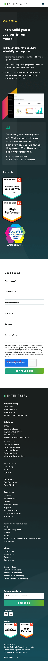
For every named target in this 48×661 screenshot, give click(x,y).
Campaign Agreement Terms (16, 652)
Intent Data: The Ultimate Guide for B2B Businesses (22, 540)
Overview (8, 406)
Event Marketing (11, 453)
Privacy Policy (9, 644)
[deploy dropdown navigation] (42, 3)
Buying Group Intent (13, 431)
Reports (7, 507)
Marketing (8, 466)
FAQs (6, 535)
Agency (7, 472)
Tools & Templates (12, 513)
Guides (7, 501)
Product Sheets (11, 504)
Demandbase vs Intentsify (16, 578)
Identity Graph (10, 409)
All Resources (10, 498)
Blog (6, 526)
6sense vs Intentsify (13, 572)
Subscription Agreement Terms (17, 649)
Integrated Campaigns (14, 456)
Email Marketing (11, 450)
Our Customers (11, 482)
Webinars (8, 516)
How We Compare (12, 569)
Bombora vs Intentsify (14, 575)
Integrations (9, 412)
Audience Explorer (12, 529)
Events (7, 532)
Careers (7, 557)
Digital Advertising (12, 444)
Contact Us (9, 560)
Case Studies (10, 485)
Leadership (9, 551)
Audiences (9, 434)
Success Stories (11, 510)
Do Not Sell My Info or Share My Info (19, 647)
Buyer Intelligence (12, 428)
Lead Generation (12, 447)
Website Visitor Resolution (16, 437)
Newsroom (9, 554)
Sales (6, 469)
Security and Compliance (15, 415)
